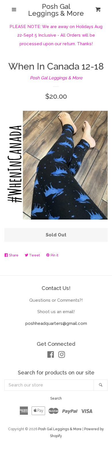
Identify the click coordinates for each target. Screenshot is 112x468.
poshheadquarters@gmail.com (56, 323)
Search (56, 398)
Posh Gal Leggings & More (56, 10)
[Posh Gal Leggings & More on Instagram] (61, 355)
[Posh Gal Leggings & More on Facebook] (50, 355)
